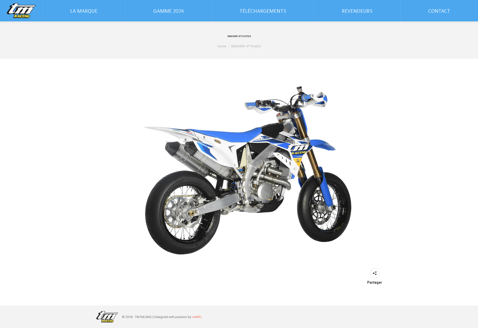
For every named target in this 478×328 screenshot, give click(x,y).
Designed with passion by (173, 317)
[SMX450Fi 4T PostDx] (239, 171)
